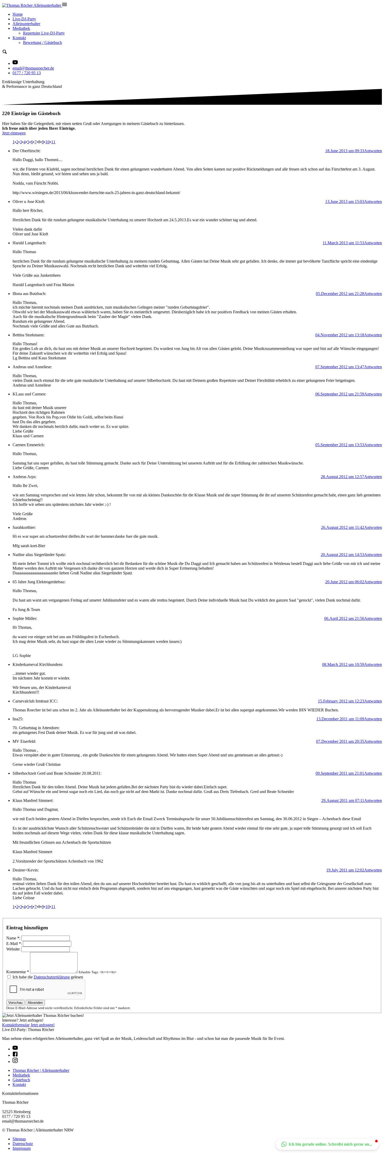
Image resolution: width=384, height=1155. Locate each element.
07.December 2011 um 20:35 (340, 741)
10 (47, 142)
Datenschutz (23, 1143)
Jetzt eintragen (14, 133)
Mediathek (21, 28)
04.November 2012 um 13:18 (339, 335)
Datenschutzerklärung (52, 977)
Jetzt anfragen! (43, 1025)
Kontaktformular (16, 1025)
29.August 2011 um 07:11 (342, 800)
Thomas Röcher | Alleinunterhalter (41, 1070)
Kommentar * (17, 972)
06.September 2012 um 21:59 (339, 394)
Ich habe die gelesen (48, 977)
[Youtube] (15, 1049)
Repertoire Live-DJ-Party (44, 33)
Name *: (13, 938)
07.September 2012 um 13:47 (339, 367)
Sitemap (19, 1139)
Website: (13, 949)
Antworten (373, 151)
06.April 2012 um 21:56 (344, 618)
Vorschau (15, 1003)
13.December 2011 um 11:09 (340, 719)
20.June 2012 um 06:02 (344, 582)
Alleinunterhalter (26, 23)
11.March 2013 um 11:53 (343, 243)
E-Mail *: (14, 943)
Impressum (22, 1148)
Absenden (35, 1003)
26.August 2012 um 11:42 (342, 527)
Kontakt (19, 38)
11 (53, 142)
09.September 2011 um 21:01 (340, 773)
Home (18, 14)
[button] (327, 1144)
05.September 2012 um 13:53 (339, 445)
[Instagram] (15, 1061)
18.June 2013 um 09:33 (344, 151)
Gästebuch (21, 1080)
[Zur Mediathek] (15, 63)
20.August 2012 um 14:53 (342, 554)
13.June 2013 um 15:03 (344, 201)
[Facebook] (15, 1055)
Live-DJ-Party (24, 19)
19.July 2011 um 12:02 (345, 870)
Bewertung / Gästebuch (42, 42)
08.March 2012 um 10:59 (343, 664)
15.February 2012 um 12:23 (341, 701)
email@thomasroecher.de (33, 68)
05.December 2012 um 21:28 (340, 293)
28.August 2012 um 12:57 (342, 476)
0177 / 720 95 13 (27, 73)
